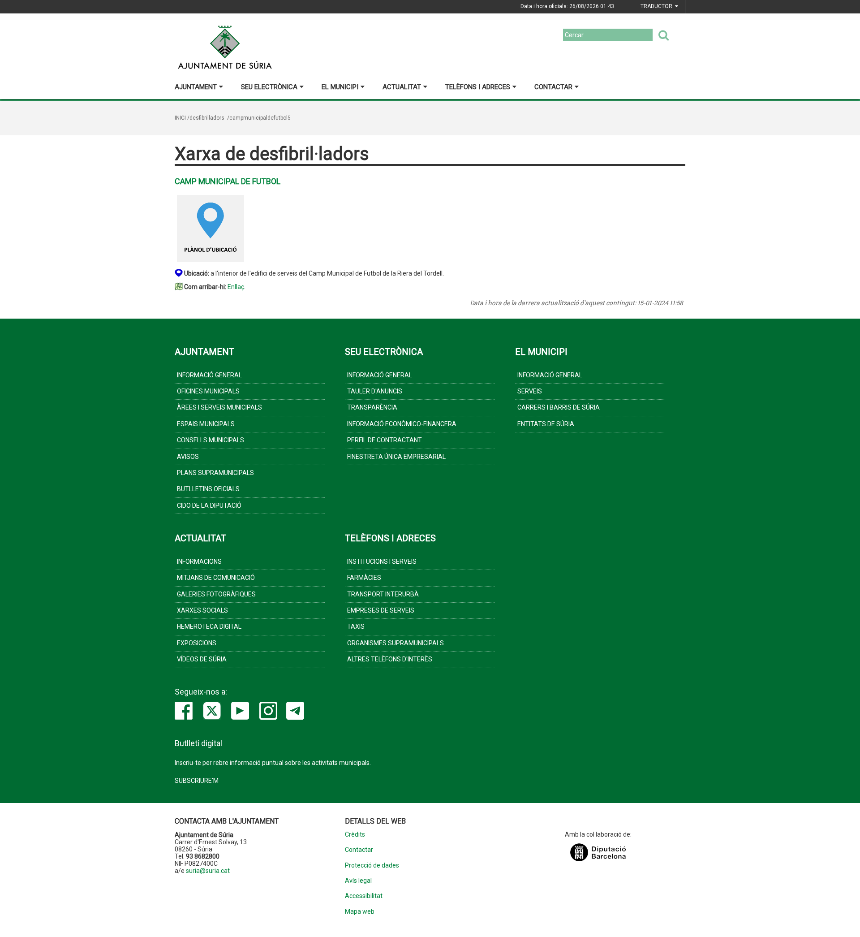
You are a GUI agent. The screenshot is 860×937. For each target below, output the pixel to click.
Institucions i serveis (382, 561)
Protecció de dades (372, 865)
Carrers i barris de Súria (558, 407)
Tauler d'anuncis (374, 391)
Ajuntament (196, 87)
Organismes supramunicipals (395, 643)
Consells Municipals (210, 440)
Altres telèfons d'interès (389, 659)
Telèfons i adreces (477, 87)
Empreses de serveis (380, 610)
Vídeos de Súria (202, 659)
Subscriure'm (197, 780)
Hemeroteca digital (209, 626)
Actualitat (402, 87)
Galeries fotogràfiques (216, 594)
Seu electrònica (269, 87)
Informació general (209, 375)
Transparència (372, 407)
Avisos (188, 456)
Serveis (529, 391)
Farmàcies (364, 577)
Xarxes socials (202, 610)
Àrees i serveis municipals (219, 407)
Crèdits (355, 834)
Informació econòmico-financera (401, 423)
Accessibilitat (364, 896)
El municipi (340, 87)
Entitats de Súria (545, 423)
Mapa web (359, 911)
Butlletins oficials (208, 488)
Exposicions (196, 643)
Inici (180, 118)
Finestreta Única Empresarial (396, 456)
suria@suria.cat (208, 870)
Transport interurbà (383, 594)
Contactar (553, 87)
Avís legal (358, 880)
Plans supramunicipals (215, 472)
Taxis (356, 626)
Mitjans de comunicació (216, 577)
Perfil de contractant (384, 440)
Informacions (199, 561)
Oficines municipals (208, 391)
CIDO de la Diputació (209, 505)
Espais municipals (206, 423)
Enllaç (236, 286)
